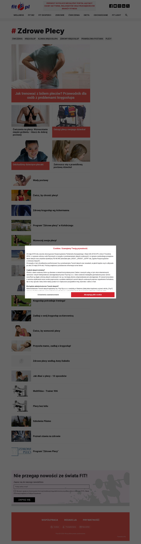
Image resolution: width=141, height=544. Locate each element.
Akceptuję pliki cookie (93, 295)
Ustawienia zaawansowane (48, 295)
